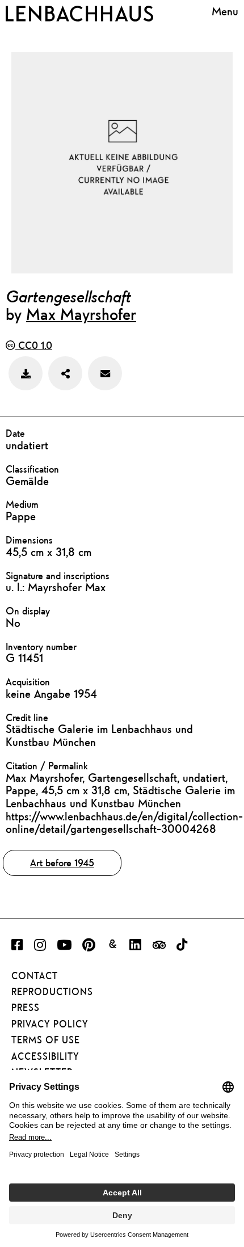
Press (25, 1007)
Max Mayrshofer (81, 313)
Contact (34, 976)
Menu (225, 11)
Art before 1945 (62, 863)
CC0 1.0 (33, 345)
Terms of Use (45, 1040)
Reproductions (52, 992)
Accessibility (45, 1056)
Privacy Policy (50, 1024)
